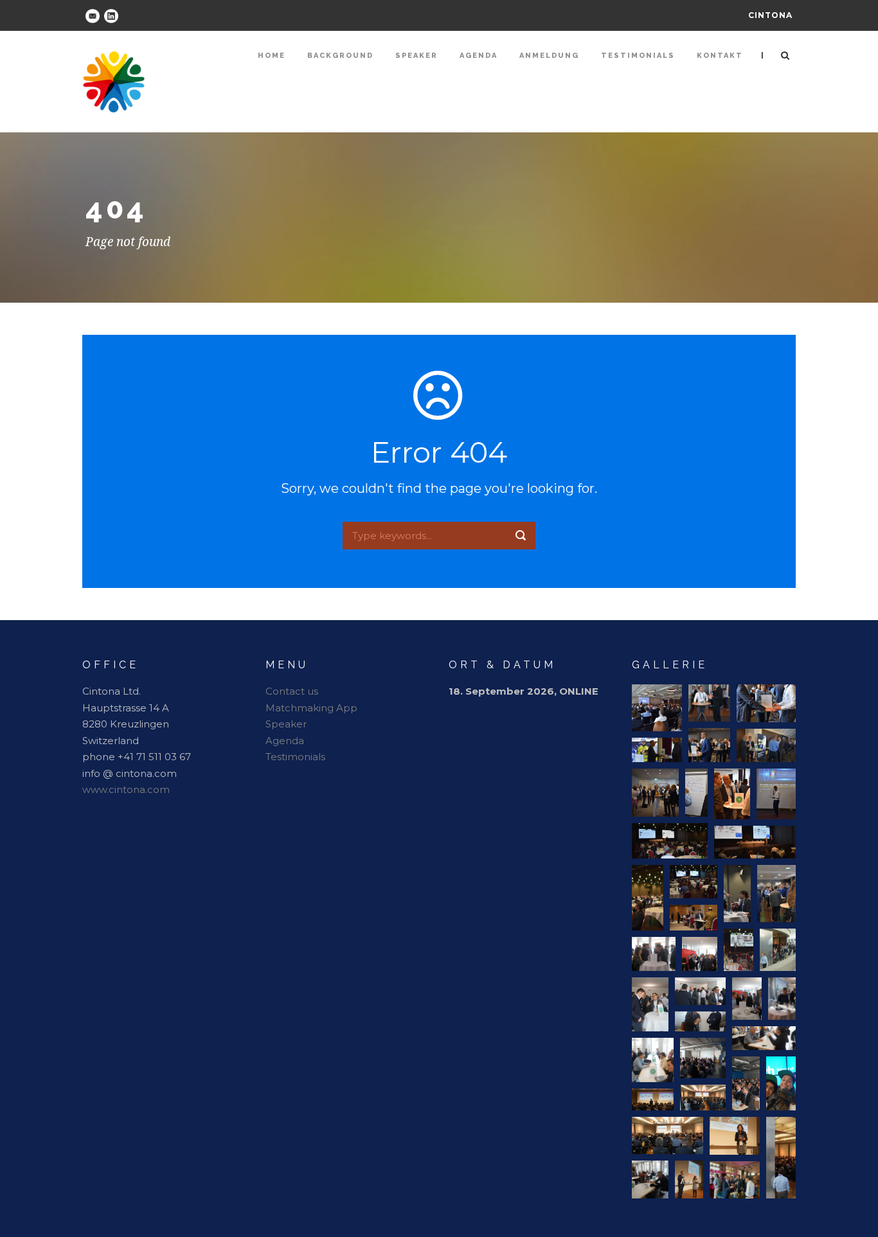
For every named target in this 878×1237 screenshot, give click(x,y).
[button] (657, 707)
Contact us (291, 691)
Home (271, 55)
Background (340, 55)
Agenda (478, 55)
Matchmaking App (311, 708)
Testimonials (638, 55)
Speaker (416, 55)
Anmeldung (549, 55)
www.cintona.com (126, 789)
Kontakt (720, 55)
